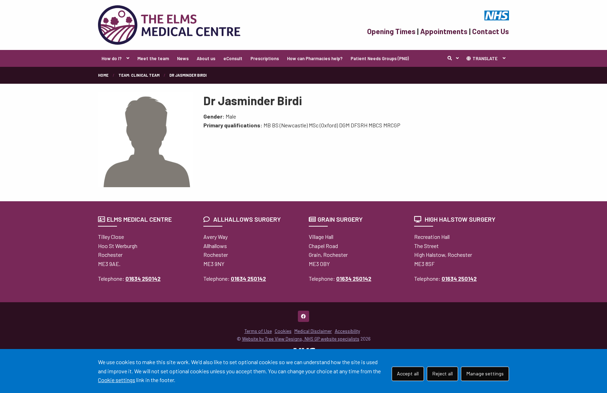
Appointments (444, 31)
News (183, 58)
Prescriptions (264, 58)
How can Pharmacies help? (314, 58)
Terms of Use (258, 331)
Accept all (408, 373)
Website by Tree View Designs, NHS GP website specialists (300, 339)
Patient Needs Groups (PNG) (380, 58)
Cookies (283, 331)
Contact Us (490, 31)
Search (455, 58)
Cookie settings (116, 379)
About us (206, 58)
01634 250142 (143, 278)
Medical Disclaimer (313, 331)
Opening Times (391, 31)
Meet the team (153, 58)
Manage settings (485, 373)
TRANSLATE (484, 58)
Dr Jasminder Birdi (188, 75)
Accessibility (347, 331)
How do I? (112, 58)
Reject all (442, 373)
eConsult (232, 58)
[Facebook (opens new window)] (303, 316)
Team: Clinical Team (138, 75)
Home (103, 75)
